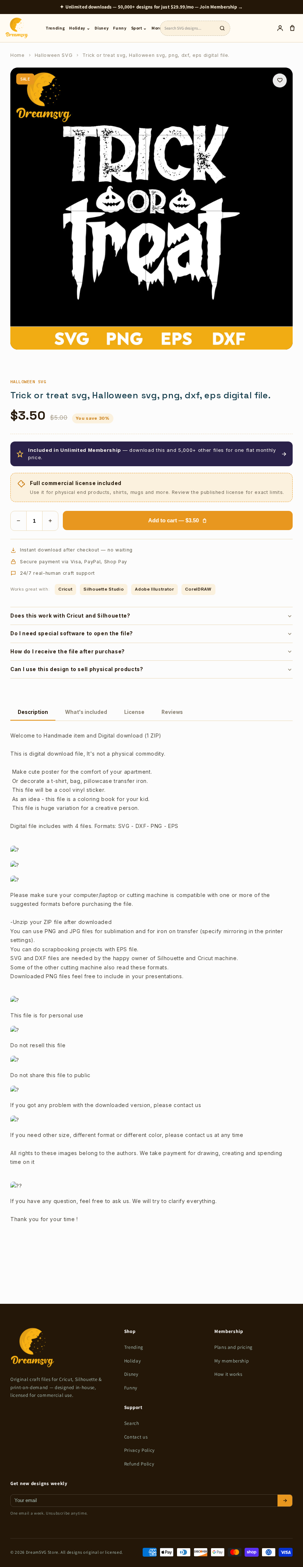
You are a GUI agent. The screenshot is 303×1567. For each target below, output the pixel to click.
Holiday (132, 1361)
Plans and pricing (233, 1347)
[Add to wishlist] (280, 80)
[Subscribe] (285, 1500)
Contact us (136, 1437)
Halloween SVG (54, 55)
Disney (102, 28)
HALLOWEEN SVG (28, 381)
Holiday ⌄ (79, 28)
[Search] (222, 28)
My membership (231, 1361)
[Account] (280, 28)
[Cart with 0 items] (292, 28)
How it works (228, 1374)
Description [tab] (33, 712)
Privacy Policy (139, 1450)
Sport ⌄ (139, 28)
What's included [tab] (86, 712)
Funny (119, 28)
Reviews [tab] (172, 712)
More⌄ (159, 28)
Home (17, 55)
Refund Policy (139, 1464)
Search (131, 1423)
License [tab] (134, 712)
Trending (55, 28)
